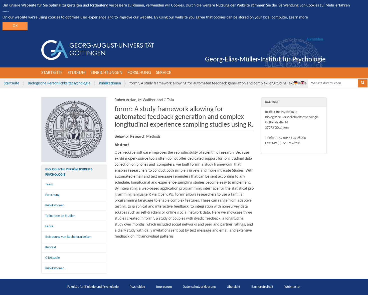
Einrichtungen (106, 72)
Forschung (139, 72)
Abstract (122, 145)
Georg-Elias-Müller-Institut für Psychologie (265, 59)
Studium (77, 72)
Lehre (49, 226)
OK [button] (15, 26)
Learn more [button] (298, 17)
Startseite (52, 72)
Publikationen (110, 83)
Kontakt (50, 247)
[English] (302, 83)
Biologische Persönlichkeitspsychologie (59, 83)
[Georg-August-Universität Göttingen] (97, 50)
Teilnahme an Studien (60, 216)
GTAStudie (52, 258)
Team (49, 184)
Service (163, 72)
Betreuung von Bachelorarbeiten (68, 237)
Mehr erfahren (337, 5)
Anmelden (314, 39)
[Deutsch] (295, 83)
